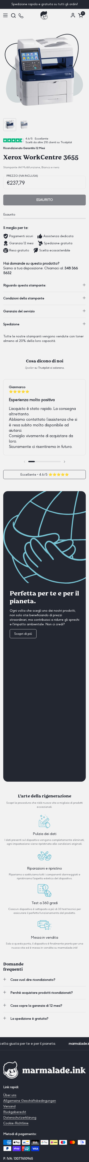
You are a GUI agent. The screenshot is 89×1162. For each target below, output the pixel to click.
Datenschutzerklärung (19, 1117)
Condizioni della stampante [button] (23, 298)
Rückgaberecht (14, 1112)
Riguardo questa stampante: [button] (24, 285)
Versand (9, 1106)
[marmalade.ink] (44, 15)
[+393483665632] (21, 15)
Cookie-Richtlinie (16, 1123)
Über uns (9, 1095)
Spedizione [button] (11, 324)
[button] (13, 15)
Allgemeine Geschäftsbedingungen (29, 1101)
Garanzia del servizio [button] (19, 311)
